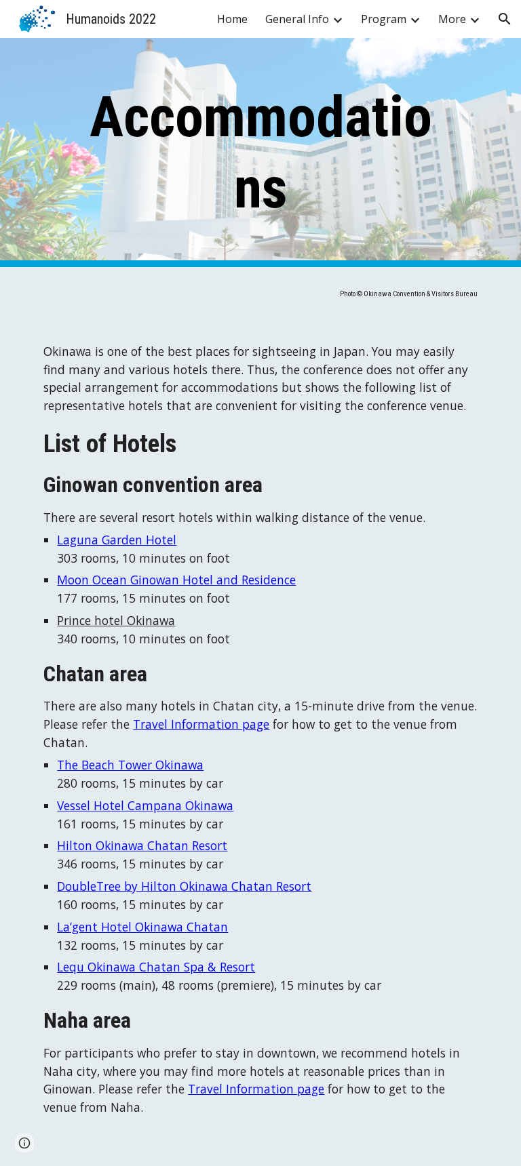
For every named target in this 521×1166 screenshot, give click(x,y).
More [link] (452, 19)
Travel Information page (201, 724)
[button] (504, 19)
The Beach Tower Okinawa (130, 765)
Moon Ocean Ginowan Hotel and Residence (176, 579)
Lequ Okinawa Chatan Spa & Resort (156, 967)
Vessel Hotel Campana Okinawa (145, 805)
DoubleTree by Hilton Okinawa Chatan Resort (184, 886)
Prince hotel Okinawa (116, 620)
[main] (260, 152)
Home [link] (232, 19)
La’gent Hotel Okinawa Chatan (142, 927)
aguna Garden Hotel (119, 539)
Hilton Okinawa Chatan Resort (142, 845)
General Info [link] (297, 19)
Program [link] (383, 19)
